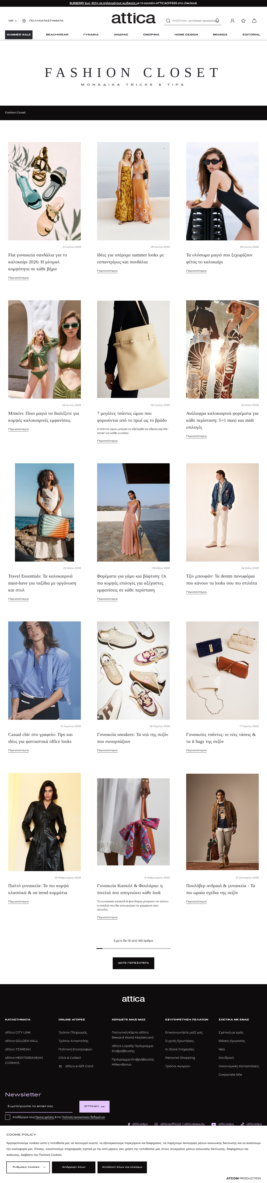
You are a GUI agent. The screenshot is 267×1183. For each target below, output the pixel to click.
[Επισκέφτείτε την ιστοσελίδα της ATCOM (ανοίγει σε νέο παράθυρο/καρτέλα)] (243, 1178)
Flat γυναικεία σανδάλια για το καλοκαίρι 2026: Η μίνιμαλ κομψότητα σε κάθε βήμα (37, 261)
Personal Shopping (180, 1057)
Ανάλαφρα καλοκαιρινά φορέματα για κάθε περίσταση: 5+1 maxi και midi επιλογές (222, 420)
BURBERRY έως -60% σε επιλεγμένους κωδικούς (103, 3)
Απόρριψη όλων (73, 1167)
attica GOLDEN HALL (21, 1041)
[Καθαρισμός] (210, 20)
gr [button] (10, 21)
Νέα (222, 1049)
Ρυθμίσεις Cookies (26, 1167)
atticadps (140, 1124)
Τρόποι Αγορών (177, 1066)
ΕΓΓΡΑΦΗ (91, 1106)
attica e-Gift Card (79, 1066)
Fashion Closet (15, 112)
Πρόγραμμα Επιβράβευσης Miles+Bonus (133, 1062)
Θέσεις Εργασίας (232, 1041)
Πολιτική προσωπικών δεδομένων (83, 1117)
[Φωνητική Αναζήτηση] (217, 20)
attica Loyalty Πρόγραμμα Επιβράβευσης (132, 1048)
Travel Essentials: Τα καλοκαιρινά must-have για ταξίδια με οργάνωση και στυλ (42, 583)
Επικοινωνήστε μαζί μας (184, 1032)
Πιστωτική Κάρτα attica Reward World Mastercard (132, 1035)
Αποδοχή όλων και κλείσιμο (122, 1167)
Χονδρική (226, 1057)
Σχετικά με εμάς (231, 1032)
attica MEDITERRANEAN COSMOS (24, 1060)
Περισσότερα (18, 278)
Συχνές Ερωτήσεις (179, 1041)
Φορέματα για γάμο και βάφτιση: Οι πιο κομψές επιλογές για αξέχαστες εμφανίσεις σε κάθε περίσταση (131, 583)
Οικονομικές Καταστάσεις (239, 1066)
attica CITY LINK (18, 1032)
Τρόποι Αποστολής (73, 1041)
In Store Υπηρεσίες (179, 1049)
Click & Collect (69, 1057)
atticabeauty (193, 1124)
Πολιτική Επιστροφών (75, 1049)
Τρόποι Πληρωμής (72, 1032)
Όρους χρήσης (44, 1117)
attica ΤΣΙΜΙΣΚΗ (18, 1049)
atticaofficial (170, 1124)
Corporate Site (230, 1074)
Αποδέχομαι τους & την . (59, 1117)
